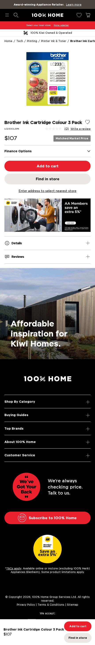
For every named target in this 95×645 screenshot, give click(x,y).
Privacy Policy (26, 604)
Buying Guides (16, 415)
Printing (32, 41)
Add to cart (48, 166)
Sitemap (72, 604)
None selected (61, 25)
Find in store (47, 179)
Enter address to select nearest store (47, 190)
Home (8, 41)
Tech (19, 41)
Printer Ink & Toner (53, 41)
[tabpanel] (47, 79)
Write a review (80, 129)
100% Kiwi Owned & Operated (51, 32)
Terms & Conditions (51, 604)
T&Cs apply (13, 568)
